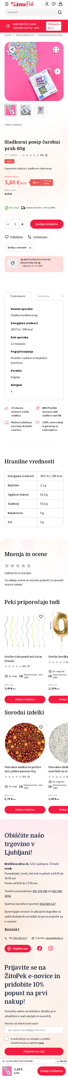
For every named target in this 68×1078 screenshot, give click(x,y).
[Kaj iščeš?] (59, 12)
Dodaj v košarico (51, 1071)
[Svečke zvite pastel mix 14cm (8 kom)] (25, 632)
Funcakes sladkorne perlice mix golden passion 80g (23, 769)
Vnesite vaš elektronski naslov (22, 1024)
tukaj (41, 1043)
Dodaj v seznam (17, 248)
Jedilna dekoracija (25, 35)
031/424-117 (48, 904)
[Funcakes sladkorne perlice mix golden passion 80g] (25, 743)
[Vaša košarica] (60, 4)
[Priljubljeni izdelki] (54, 4)
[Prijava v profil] (47, 4)
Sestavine (43, 296)
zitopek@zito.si (54, 938)
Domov (8, 35)
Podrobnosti (18, 296)
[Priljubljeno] (41, 617)
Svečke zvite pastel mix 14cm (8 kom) (23, 658)
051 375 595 (40, 891)
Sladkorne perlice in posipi (50, 35)
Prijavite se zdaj (34, 1051)
